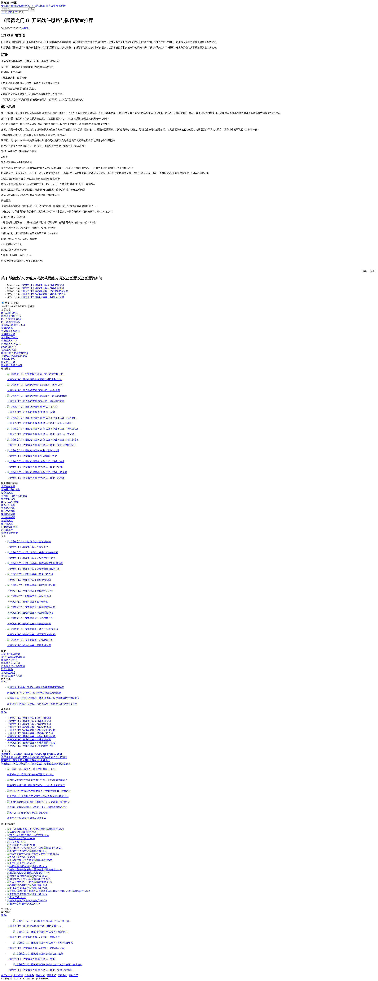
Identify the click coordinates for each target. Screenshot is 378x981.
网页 (7, 303)
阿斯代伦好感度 (9, 527)
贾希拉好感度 (8, 508)
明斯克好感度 (8, 505)
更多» (4, 682)
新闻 (16, 303)
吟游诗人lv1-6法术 (10, 343)
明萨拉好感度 (8, 514)
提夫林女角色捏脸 (10, 489)
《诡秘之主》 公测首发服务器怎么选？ (50, 763)
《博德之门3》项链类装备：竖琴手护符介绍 (43, 294)
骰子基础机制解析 (10, 322)
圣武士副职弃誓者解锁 (13, 657)
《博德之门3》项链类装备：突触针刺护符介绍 (31, 736)
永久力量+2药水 (9, 312)
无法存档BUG (8, 350)
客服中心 (62, 975)
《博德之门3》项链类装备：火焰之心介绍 (29, 718)
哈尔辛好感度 (8, 511)
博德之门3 (13, 12)
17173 (4, 12)
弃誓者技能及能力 (10, 654)
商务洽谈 (40, 975)
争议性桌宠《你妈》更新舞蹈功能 (19, 757)
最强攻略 (26, 5)
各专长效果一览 (9, 337)
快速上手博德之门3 (11, 316)
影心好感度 (7, 492)
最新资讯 (16, 5)
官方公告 (51, 5)
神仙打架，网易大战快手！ (15, 763)
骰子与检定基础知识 (11, 319)
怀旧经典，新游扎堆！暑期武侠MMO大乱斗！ (25, 760)
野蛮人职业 (7, 669)
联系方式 (51, 975)
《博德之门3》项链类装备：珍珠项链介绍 (29, 739)
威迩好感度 (7, 520)
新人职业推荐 (8, 362)
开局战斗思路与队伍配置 (14, 356)
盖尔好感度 (7, 523)
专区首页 (6, 5)
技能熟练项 (7, 328)
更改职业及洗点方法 (11, 365)
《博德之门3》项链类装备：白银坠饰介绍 (42, 297)
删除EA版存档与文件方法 (14, 353)
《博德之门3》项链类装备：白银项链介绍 (42, 288)
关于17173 (6, 975)
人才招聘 (18, 975)
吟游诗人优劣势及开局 (13, 666)
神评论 (25, 28)
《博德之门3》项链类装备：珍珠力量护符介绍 (31, 742)
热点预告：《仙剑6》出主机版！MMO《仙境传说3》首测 (31, 754)
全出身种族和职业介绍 (13, 325)
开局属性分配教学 (10, 331)
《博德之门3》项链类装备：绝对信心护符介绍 (44, 291)
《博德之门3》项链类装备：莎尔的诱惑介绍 (30, 745)
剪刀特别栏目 (38, 5)
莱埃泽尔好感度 (9, 533)
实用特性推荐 (8, 334)
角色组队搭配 (8, 359)
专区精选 (61, 5)
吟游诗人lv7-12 (9, 340)
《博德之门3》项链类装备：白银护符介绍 (42, 285)
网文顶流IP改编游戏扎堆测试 (52, 757)
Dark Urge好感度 (9, 502)
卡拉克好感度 (8, 517)
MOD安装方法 (8, 347)
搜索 (32, 9)
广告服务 (29, 975)
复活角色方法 (8, 486)
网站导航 (73, 975)
